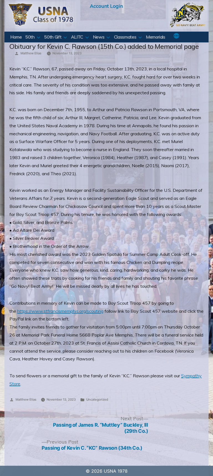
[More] (176, 36)
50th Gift (52, 37)
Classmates (125, 37)
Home (16, 37)
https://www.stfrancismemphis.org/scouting (60, 311)
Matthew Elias (31, 53)
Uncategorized (97, 399)
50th (30, 37)
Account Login (106, 6)
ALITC (77, 37)
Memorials (155, 37)
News (99, 37)
